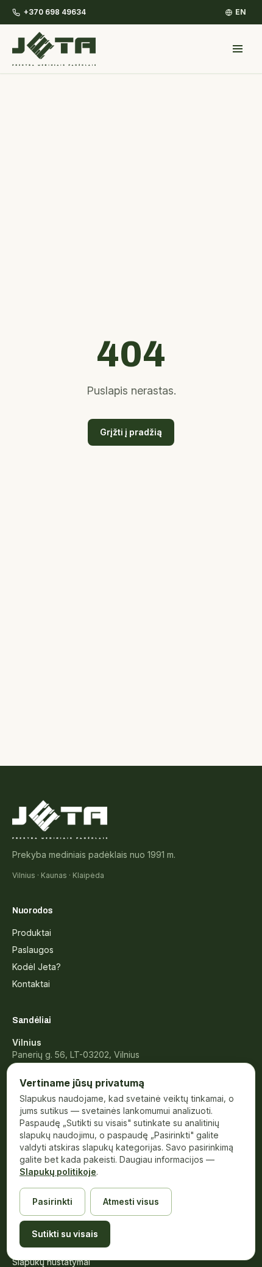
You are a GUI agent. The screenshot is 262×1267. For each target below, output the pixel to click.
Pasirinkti (52, 1201)
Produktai (31, 932)
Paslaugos (33, 949)
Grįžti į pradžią (131, 432)
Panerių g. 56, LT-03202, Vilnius (76, 1054)
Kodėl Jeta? (36, 967)
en (240, 11)
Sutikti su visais (65, 1234)
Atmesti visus (131, 1201)
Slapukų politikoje (57, 1171)
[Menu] (237, 49)
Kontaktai (31, 984)
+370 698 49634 (55, 11)
